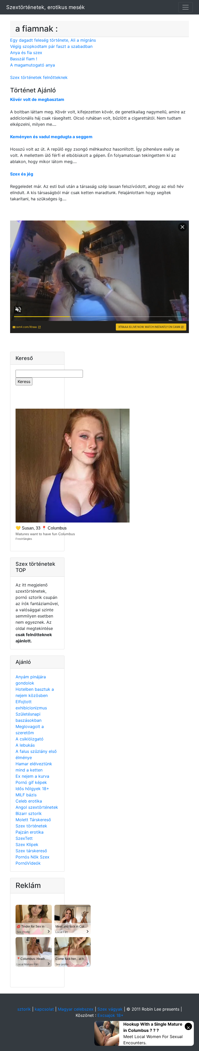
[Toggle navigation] (185, 7)
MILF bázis (26, 794)
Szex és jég (21, 174)
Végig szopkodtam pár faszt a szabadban (51, 46)
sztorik (24, 1009)
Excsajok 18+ (110, 1015)
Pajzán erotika (30, 832)
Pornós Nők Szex (32, 856)
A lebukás (25, 745)
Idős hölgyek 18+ (32, 788)
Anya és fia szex (26, 52)
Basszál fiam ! (23, 58)
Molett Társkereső (33, 819)
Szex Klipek (27, 844)
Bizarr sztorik (29, 813)
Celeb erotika (29, 801)
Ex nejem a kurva (32, 776)
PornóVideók (28, 863)
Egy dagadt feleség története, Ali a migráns (53, 40)
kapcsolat (44, 1009)
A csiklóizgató (30, 738)
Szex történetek (31, 825)
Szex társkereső (31, 850)
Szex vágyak (110, 1009)
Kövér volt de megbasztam (37, 99)
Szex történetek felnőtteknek (39, 77)
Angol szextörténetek (37, 807)
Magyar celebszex (76, 1009)
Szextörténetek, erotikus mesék (45, 7)
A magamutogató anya (32, 65)
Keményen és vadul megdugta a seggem (51, 136)
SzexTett (24, 838)
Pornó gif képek (31, 782)
